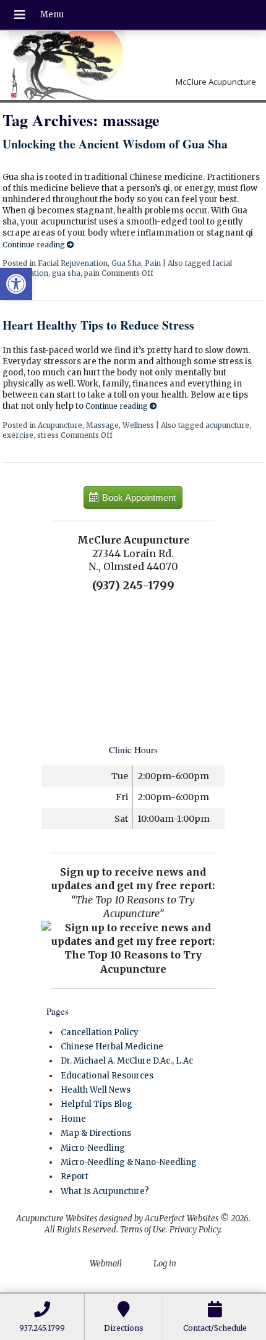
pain (92, 273)
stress (48, 435)
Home (73, 1119)
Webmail (106, 1263)
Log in (164, 1263)
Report (74, 1176)
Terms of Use (143, 1229)
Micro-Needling (93, 1148)
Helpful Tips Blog (96, 1104)
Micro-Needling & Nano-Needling (129, 1162)
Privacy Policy (194, 1229)
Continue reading (34, 244)
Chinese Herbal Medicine (112, 1046)
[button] (16, 284)
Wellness (138, 425)
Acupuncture (60, 425)
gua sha (66, 273)
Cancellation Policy (100, 1032)
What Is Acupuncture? (105, 1191)
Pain (153, 263)
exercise (17, 435)
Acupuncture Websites (56, 1218)
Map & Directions (96, 1133)
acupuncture (227, 425)
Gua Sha (126, 263)
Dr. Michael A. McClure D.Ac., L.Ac (127, 1061)
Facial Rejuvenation (73, 263)
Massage (102, 425)
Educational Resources (107, 1075)
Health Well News (96, 1090)
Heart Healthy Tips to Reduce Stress (98, 325)
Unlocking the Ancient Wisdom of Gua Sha (115, 144)
